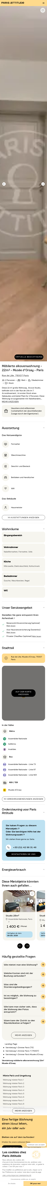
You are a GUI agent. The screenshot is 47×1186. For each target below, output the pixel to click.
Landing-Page (11, 1044)
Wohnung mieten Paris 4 (13, 1090)
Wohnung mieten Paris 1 (13, 1080)
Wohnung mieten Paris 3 (13, 1086)
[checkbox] (42, 10)
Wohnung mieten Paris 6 (13, 1097)
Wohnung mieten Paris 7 (13, 1100)
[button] (23, 428)
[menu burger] (43, 3)
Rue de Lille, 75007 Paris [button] (15, 375)
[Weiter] (43, 184)
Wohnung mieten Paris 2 (13, 1083)
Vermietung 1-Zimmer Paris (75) (20, 1047)
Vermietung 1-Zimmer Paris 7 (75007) (22, 1051)
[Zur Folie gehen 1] (18, 907)
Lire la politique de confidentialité (16, 1175)
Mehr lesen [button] (11, 625)
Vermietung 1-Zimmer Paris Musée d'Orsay (24, 1054)
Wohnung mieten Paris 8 (13, 1104)
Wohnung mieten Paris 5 (13, 1093)
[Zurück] (4, 184)
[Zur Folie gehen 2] (20, 907)
